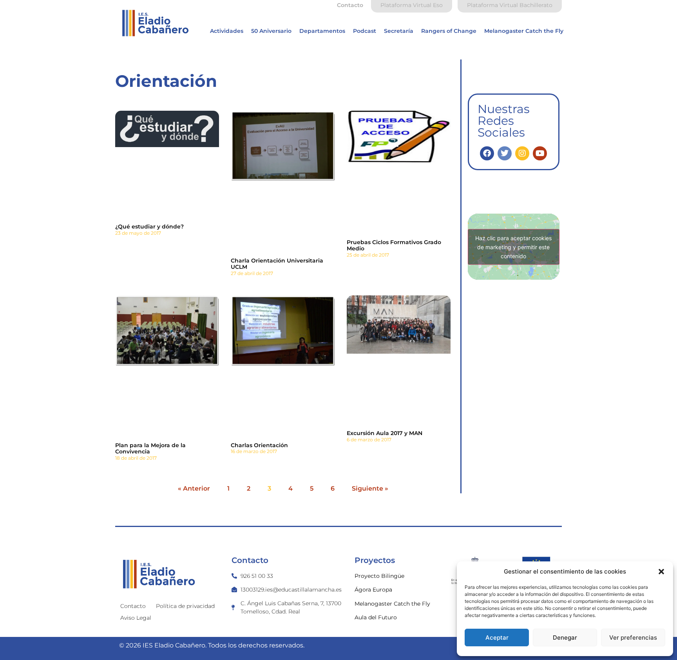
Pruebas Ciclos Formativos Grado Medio (394, 245)
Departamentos (322, 30)
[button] (661, 571)
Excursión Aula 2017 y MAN (384, 433)
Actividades (226, 30)
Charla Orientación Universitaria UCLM (277, 264)
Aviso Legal (135, 617)
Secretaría (398, 30)
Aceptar (497, 637)
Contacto (133, 606)
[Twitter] (505, 153)
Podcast (364, 30)
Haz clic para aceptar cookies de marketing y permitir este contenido (513, 246)
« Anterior (194, 488)
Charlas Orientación (259, 445)
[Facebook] (487, 153)
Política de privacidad (185, 606)
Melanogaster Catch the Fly (523, 30)
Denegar (565, 637)
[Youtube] (540, 153)
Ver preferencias (633, 637)
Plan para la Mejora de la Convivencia (150, 448)
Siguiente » (370, 488)
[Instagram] (522, 153)
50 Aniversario (271, 30)
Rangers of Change (448, 30)
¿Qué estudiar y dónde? (149, 226)
